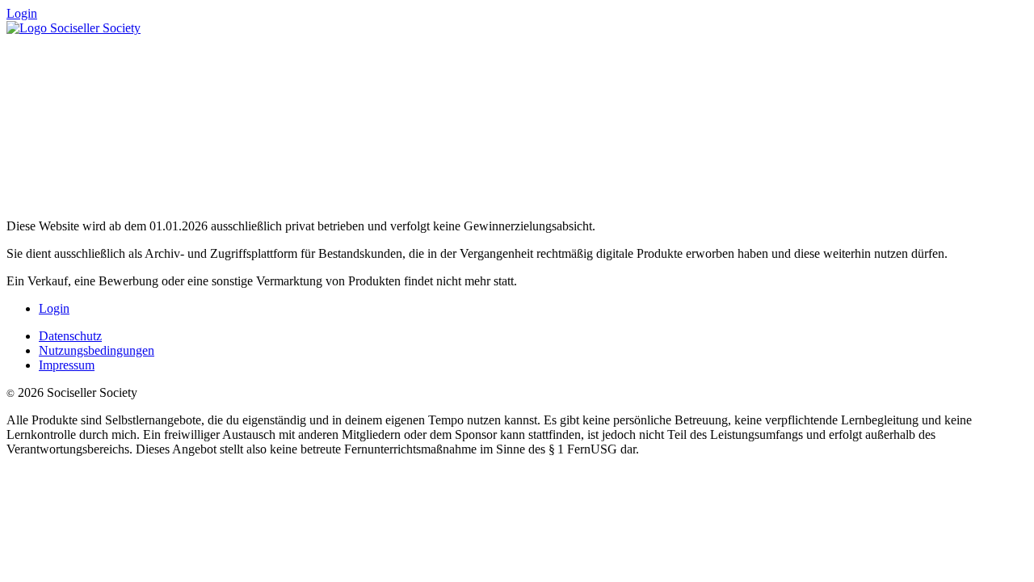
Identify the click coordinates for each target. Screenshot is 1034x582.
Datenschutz (70, 336)
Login (21, 13)
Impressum (67, 365)
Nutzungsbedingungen (96, 350)
